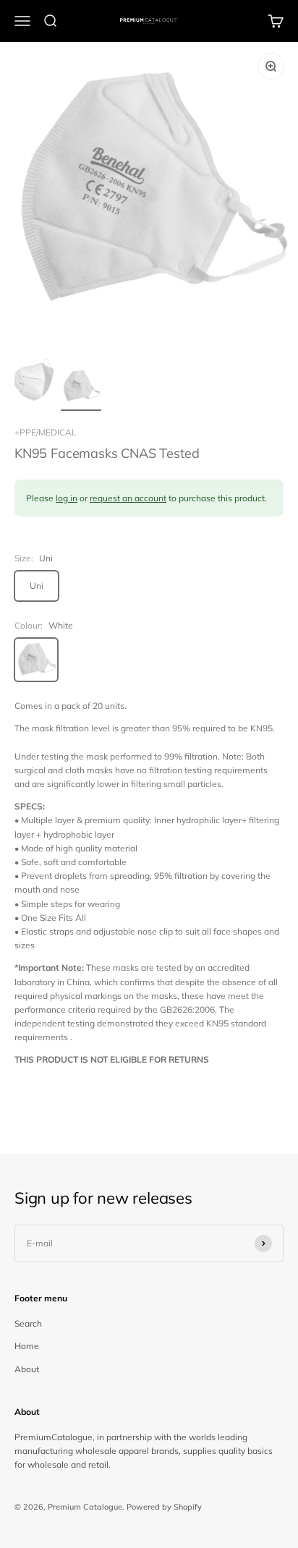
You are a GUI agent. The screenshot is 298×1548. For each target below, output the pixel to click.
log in (66, 498)
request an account (128, 498)
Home (26, 1345)
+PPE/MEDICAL (45, 432)
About (26, 1369)
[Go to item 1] (34, 382)
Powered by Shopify (164, 1507)
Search (28, 1323)
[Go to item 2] (81, 388)
